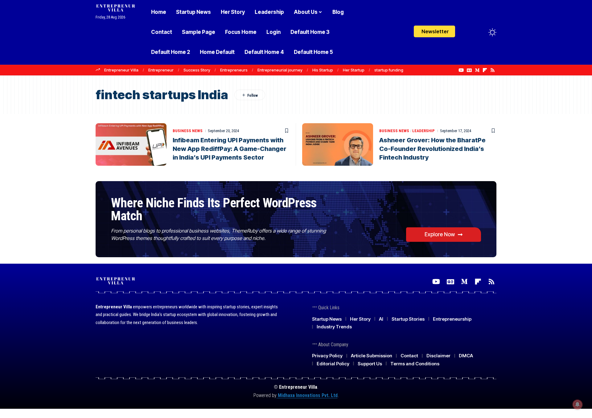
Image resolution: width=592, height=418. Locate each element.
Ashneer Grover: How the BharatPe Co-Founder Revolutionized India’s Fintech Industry (432, 148)
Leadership (423, 130)
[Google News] (469, 70)
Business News (188, 130)
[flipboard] (485, 70)
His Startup (322, 69)
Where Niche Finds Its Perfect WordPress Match (214, 209)
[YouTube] (461, 70)
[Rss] (492, 70)
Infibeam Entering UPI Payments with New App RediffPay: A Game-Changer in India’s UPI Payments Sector (229, 148)
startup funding (388, 69)
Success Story (196, 69)
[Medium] (477, 70)
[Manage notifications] (577, 404)
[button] (481, 32)
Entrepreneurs (234, 69)
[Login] (468, 32)
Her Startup (353, 69)
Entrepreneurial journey (279, 69)
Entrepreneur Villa (121, 69)
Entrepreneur (161, 69)
